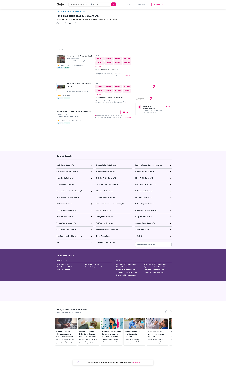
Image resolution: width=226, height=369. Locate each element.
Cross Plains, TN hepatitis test (126, 272)
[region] (158, 73)
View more (98, 66)
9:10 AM (117, 63)
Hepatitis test (71, 11)
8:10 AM (99, 59)
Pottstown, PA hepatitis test (125, 270)
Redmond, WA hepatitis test (126, 264)
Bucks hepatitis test (92, 264)
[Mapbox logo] (140, 99)
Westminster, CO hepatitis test (155, 264)
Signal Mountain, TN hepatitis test (156, 267)
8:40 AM (127, 59)
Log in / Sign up (158, 4)
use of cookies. (136, 362)
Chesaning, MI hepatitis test (126, 275)
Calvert (84, 11)
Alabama (78, 11)
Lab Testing (63, 11)
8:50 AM (99, 63)
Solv (57, 11)
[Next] (170, 311)
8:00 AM (99, 86)
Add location (170, 107)
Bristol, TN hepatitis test (124, 267)
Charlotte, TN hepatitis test (154, 270)
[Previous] (166, 311)
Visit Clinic (125, 112)
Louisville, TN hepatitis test (154, 272)
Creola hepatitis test (63, 270)
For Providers (142, 4)
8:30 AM (118, 59)
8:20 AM (108, 59)
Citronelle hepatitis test (93, 267)
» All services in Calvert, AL (146, 244)
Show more (128, 75)
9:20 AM (127, 63)
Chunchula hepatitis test (65, 267)
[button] (150, 98)
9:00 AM (108, 63)
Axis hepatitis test (62, 264)
